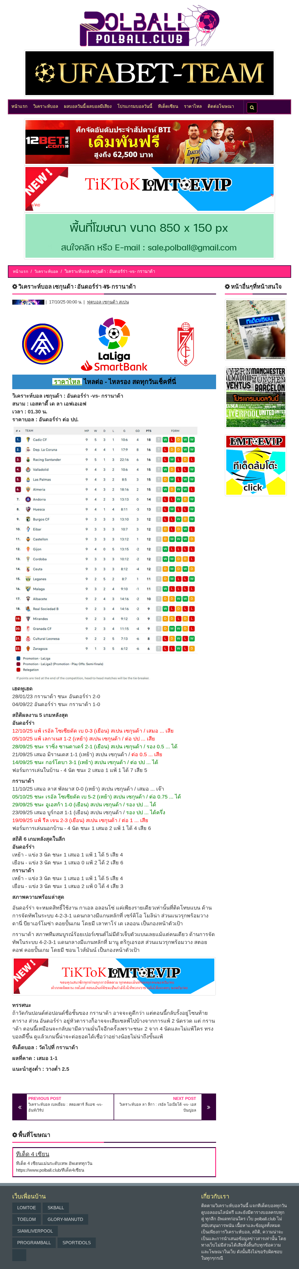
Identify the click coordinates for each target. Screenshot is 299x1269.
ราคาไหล (193, 106)
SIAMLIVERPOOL (35, 1230)
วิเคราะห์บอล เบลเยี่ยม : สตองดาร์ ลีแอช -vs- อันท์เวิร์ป (65, 1107)
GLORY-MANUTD (65, 1219)
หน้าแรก (19, 106)
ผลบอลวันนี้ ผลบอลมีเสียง (88, 106)
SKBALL (56, 1207)
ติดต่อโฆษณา (221, 106)
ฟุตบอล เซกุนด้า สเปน (108, 301)
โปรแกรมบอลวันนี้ (134, 106)
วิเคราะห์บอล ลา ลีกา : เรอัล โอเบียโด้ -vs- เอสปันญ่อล (157, 1107)
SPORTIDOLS (76, 1242)
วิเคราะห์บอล (45, 106)
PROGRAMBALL (34, 1242)
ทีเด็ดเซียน (168, 106)
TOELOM (26, 1219)
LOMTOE (26, 1207)
